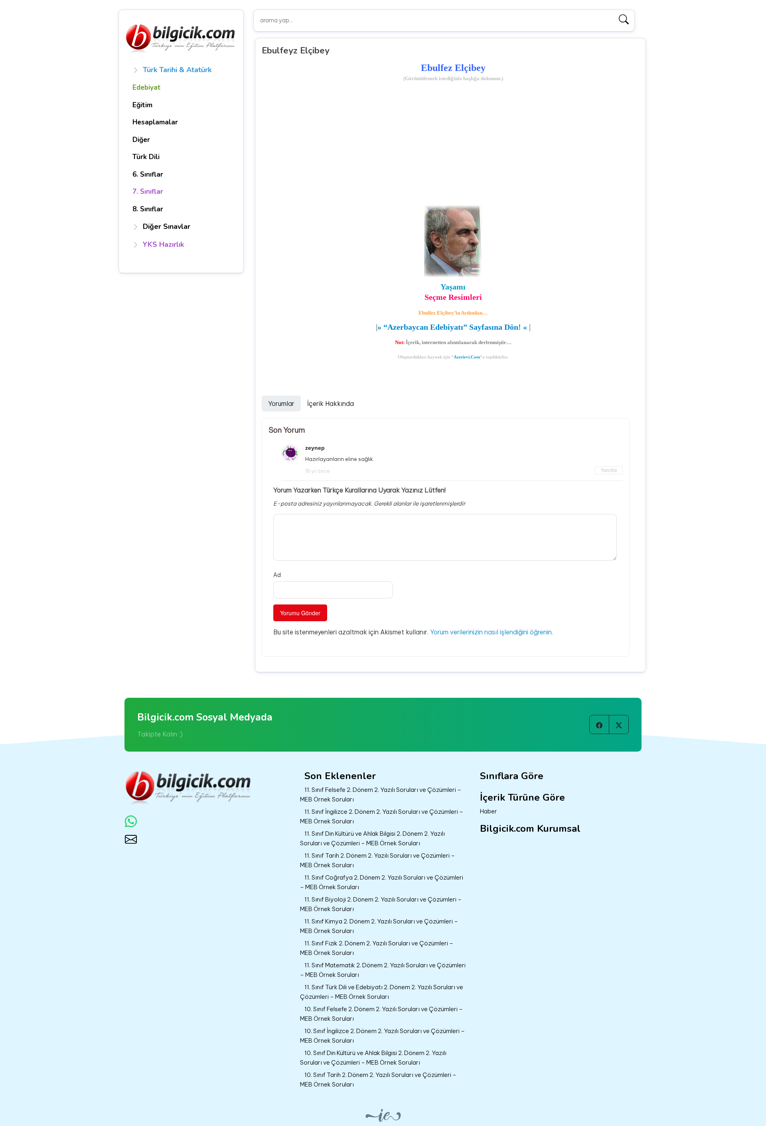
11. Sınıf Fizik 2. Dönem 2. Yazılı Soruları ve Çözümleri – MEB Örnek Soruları (376, 948)
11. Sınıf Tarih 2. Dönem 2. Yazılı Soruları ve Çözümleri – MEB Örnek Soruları (377, 860)
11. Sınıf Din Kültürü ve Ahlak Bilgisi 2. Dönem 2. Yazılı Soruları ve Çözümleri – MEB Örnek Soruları (372, 838)
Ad (277, 575)
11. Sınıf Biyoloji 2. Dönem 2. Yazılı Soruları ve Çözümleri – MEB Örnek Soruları (381, 904)
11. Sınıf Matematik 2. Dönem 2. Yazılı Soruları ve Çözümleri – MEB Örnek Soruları (383, 970)
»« (452, 327)
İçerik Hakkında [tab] (330, 403)
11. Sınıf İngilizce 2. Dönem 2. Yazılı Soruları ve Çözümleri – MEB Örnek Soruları (381, 816)
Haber (488, 811)
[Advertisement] (453, 144)
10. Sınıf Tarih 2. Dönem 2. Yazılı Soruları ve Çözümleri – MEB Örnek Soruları (378, 1080)
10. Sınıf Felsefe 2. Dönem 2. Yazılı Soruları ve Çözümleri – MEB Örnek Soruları (381, 1014)
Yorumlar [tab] (281, 403)
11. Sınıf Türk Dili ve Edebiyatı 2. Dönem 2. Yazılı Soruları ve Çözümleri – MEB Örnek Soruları (381, 992)
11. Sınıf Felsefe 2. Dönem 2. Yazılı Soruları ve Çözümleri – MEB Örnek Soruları (380, 794)
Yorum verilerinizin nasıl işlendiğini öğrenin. (491, 632)
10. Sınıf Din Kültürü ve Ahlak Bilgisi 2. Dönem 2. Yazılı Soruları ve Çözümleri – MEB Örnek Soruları (373, 1058)
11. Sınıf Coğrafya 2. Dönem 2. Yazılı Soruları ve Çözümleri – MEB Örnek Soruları (381, 882)
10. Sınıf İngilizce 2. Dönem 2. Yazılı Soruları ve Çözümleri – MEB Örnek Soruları (382, 1036)
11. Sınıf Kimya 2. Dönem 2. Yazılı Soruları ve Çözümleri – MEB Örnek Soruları (379, 926)
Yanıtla (609, 470)
